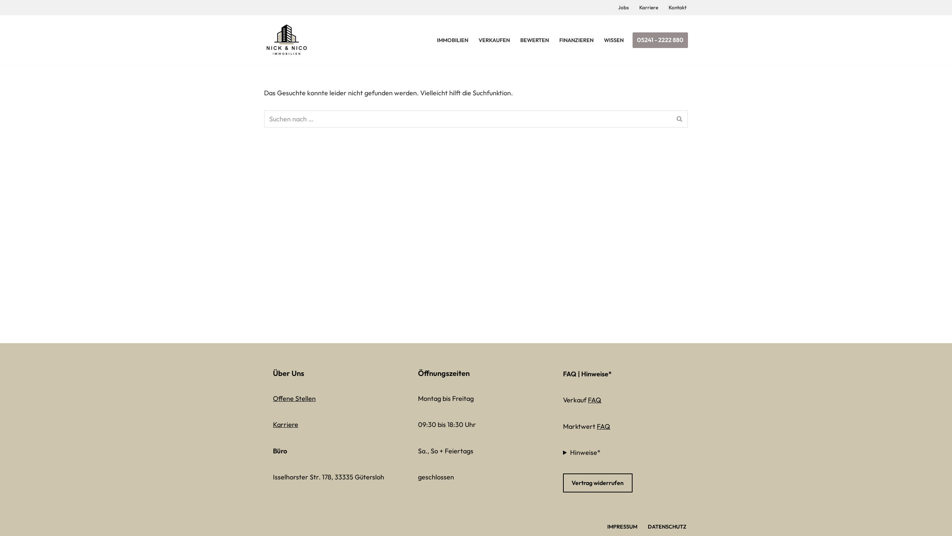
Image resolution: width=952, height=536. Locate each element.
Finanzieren (576, 40)
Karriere (648, 7)
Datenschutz (667, 526)
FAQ (594, 400)
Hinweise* (585, 452)
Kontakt (677, 7)
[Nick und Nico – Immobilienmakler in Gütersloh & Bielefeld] (288, 40)
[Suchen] (679, 119)
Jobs (623, 7)
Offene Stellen (294, 398)
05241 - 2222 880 (660, 40)
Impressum (622, 526)
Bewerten (534, 40)
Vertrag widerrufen (598, 482)
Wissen (614, 40)
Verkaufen (494, 40)
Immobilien (452, 40)
